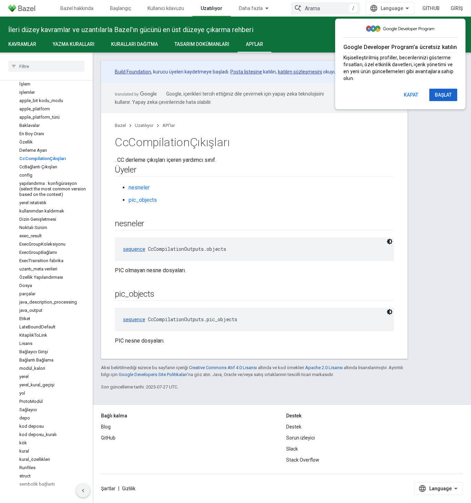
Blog (106, 427)
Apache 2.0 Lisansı (324, 367)
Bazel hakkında (76, 8)
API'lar (254, 44)
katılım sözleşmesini (300, 72)
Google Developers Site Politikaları (153, 374)
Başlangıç (120, 8)
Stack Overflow (302, 460)
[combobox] (325, 8)
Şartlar (108, 488)
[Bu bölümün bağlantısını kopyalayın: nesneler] (151, 224)
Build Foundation (133, 72)
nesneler (139, 187)
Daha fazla (251, 8)
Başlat (443, 95)
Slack (292, 449)
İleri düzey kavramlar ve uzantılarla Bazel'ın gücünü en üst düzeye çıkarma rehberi (130, 30)
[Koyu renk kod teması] (389, 241)
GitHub (431, 8)
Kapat (411, 95)
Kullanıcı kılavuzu (166, 8)
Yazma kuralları (73, 44)
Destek (293, 427)
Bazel (120, 125)
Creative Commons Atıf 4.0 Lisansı (223, 367)
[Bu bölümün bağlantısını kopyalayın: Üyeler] (143, 170)
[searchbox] (46, 66)
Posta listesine (246, 72)
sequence (134, 249)
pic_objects (143, 200)
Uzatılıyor (211, 8)
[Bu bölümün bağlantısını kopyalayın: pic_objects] (161, 294)
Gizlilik (129, 488)
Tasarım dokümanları (201, 44)
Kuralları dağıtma (134, 44)
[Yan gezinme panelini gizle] (83, 490)
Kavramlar (22, 44)
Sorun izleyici (300, 438)
